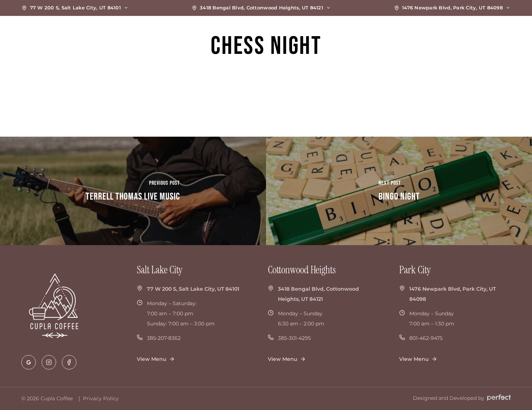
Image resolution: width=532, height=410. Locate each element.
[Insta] (49, 362)
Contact (487, 34)
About (423, 34)
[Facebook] (69, 362)
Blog (454, 34)
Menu (391, 34)
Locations (353, 34)
